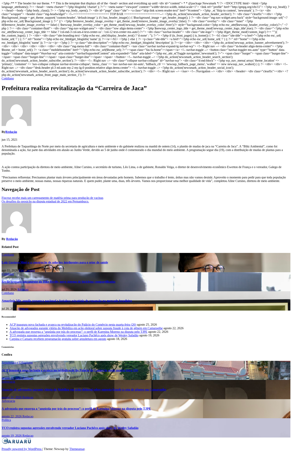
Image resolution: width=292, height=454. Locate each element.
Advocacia (8, 381)
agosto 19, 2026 (12, 435)
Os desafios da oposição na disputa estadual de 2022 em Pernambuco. (45, 201)
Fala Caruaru (27, 270)
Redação (11, 132)
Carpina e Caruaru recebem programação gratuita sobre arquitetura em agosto (58, 339)
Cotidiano (8, 78)
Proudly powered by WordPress (22, 449)
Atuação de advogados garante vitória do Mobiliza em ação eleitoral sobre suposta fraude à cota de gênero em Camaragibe (86, 328)
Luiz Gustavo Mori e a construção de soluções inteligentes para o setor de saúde (55, 262)
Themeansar (76, 449)
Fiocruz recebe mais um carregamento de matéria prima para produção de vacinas (52, 197)
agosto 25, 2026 (12, 378)
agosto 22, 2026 (12, 397)
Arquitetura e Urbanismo (17, 362)
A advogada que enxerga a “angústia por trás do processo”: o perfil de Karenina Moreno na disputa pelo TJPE (78, 331)
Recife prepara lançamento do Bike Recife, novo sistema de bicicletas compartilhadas (58, 281)
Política (6, 420)
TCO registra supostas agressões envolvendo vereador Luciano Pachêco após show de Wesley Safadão (74, 335)
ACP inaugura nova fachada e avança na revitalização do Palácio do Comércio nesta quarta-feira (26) (73, 324)
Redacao (22, 289)
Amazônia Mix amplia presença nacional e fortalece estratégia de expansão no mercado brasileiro (67, 300)
